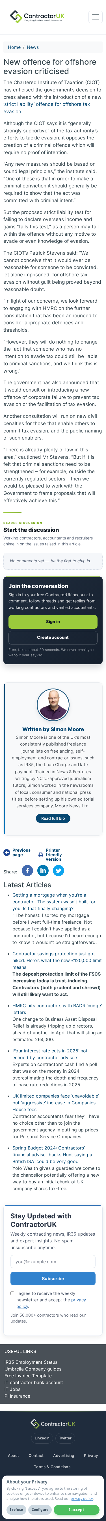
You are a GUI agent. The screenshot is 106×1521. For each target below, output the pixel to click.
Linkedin (42, 1438)
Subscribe (53, 1278)
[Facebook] (27, 870)
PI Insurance (17, 1396)
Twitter (65, 1438)
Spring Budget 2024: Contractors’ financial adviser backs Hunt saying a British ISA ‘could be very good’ (52, 1154)
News (33, 47)
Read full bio (53, 818)
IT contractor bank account (34, 1382)
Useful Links (20, 1351)
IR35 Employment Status (31, 1362)
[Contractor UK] (35, 17)
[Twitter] (58, 870)
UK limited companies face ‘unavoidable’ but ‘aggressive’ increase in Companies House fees (55, 1102)
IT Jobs (12, 1389)
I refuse (16, 1509)
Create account (53, 637)
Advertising (63, 1455)
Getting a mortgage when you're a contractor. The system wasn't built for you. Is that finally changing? (54, 901)
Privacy (91, 1455)
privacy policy (82, 1498)
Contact (36, 1455)
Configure (40, 1509)
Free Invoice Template (28, 1375)
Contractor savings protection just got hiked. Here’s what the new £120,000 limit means (57, 960)
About (13, 1455)
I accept (76, 1509)
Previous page (21, 852)
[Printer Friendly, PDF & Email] (52, 855)
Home (14, 47)
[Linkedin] (43, 870)
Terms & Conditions (52, 1467)
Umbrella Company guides (33, 1369)
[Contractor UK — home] (53, 1424)
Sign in (53, 621)
